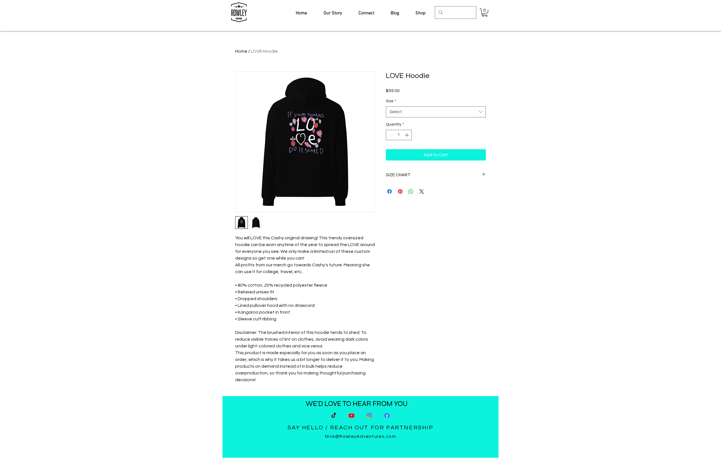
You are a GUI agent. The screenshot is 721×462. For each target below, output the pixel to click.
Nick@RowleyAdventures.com (360, 436)
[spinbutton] (399, 135)
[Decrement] (390, 135)
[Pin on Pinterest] (400, 191)
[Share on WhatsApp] (411, 191)
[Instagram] (369, 415)
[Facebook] (387, 415)
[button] (485, 12)
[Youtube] (351, 415)
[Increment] (407, 135)
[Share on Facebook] (389, 191)
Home (241, 51)
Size (391, 101)
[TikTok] (333, 415)
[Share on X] (421, 191)
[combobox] (436, 111)
